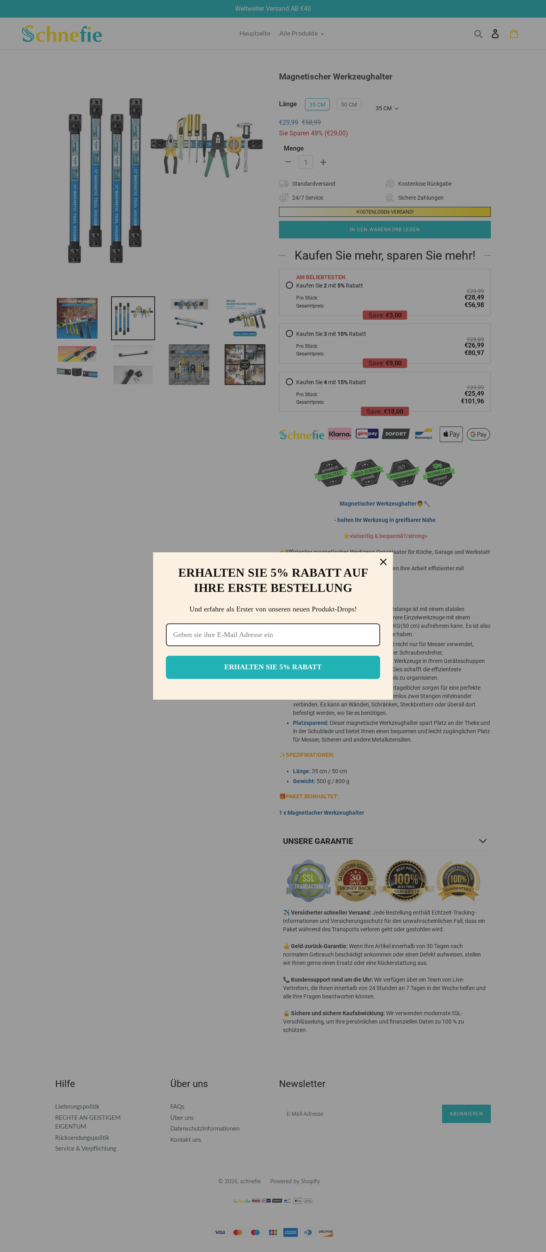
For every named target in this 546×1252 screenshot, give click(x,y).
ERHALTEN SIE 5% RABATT (273, 667)
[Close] (383, 561)
